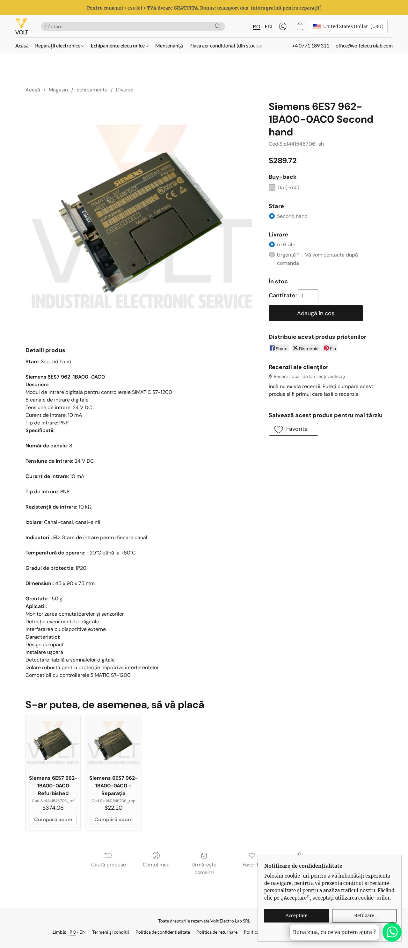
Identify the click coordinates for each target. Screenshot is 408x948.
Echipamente (91, 89)
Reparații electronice (58, 45)
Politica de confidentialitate (162, 932)
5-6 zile (286, 244)
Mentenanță (169, 45)
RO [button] (256, 26)
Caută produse (108, 864)
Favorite (252, 864)
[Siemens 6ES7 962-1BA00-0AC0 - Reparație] (113, 742)
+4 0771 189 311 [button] (310, 45)
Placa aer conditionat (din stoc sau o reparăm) (239, 45)
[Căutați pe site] (217, 26)
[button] (21, 26)
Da (288, 187)
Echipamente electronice (118, 45)
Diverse (125, 89)
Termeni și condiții (110, 932)
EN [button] (268, 26)
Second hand (292, 216)
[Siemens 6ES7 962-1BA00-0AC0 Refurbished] (53, 742)
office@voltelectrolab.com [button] (364, 45)
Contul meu (156, 864)
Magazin (58, 89)
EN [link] (82, 932)
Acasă (22, 45)
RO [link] (72, 932)
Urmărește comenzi (204, 868)
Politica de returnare (216, 932)
